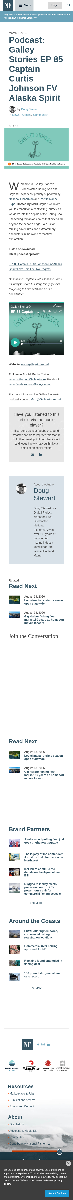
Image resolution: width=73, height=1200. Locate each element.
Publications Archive (22, 1100)
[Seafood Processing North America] (62, 1065)
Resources (21, 1086)
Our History (17, 1124)
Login (54, 5)
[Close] (68, 1163)
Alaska (26, 114)
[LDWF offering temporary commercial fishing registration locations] (14, 934)
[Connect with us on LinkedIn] (40, 455)
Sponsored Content (22, 1106)
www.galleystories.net (35, 364)
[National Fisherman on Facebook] (38, 1044)
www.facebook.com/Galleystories (29, 384)
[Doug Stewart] (12, 109)
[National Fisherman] (8, 5)
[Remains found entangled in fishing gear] (14, 963)
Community (40, 114)
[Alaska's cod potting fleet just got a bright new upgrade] (14, 843)
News (15, 114)
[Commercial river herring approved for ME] (14, 949)
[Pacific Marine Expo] (11, 1065)
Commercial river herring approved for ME (41, 948)
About (15, 1117)
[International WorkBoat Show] (31, 1065)
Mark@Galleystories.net (46, 399)
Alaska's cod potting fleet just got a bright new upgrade (44, 841)
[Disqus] (36, 686)
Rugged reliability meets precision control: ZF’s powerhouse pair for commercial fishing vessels (42, 889)
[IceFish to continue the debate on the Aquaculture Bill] (14, 872)
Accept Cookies (57, 1193)
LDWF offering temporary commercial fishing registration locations (41, 934)
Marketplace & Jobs (22, 1093)
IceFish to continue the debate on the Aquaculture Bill (42, 872)
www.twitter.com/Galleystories (27, 379)
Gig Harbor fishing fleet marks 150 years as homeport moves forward (44, 619)
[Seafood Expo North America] (48, 1065)
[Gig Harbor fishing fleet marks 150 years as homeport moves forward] (14, 615)
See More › (36, 902)
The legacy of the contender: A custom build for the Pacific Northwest (44, 857)
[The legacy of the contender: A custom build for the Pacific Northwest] (14, 857)
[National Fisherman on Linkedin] (48, 1044)
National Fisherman (21, 199)
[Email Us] (32, 455)
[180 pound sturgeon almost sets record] (14, 977)
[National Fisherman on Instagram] (43, 1044)
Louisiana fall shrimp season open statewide (43, 602)
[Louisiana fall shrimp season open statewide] (14, 599)
